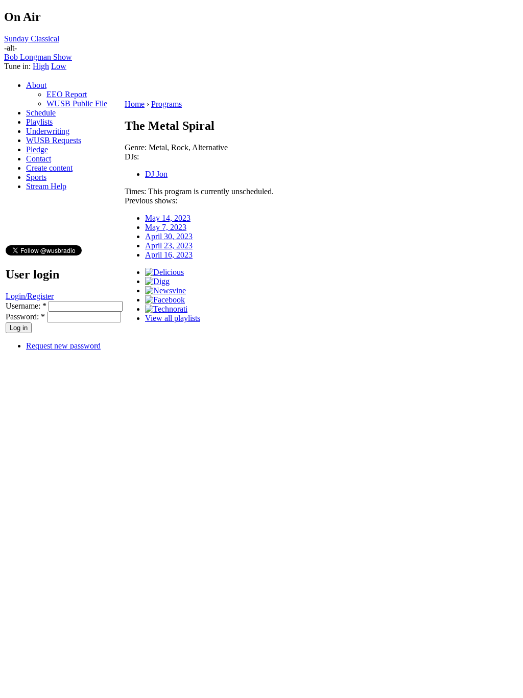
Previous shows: (151, 200)
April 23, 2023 (169, 245)
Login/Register (30, 296)
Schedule (41, 112)
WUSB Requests (53, 140)
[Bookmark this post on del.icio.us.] (164, 272)
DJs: (132, 156)
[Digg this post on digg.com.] (157, 281)
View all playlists (172, 318)
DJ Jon (156, 174)
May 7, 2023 (165, 227)
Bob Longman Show (38, 57)
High (41, 66)
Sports (36, 177)
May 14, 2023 (168, 218)
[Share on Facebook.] (165, 299)
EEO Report (66, 94)
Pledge (37, 149)
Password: (25, 316)
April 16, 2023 (169, 254)
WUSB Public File (76, 103)
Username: (26, 305)
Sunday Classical (31, 38)
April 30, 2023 (169, 236)
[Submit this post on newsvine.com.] (165, 290)
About (36, 85)
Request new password (63, 345)
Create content (49, 168)
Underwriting (47, 131)
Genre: (137, 147)
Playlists (39, 122)
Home (135, 104)
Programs (166, 104)
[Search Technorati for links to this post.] (166, 309)
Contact (38, 158)
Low (58, 66)
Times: (136, 191)
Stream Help (46, 186)
